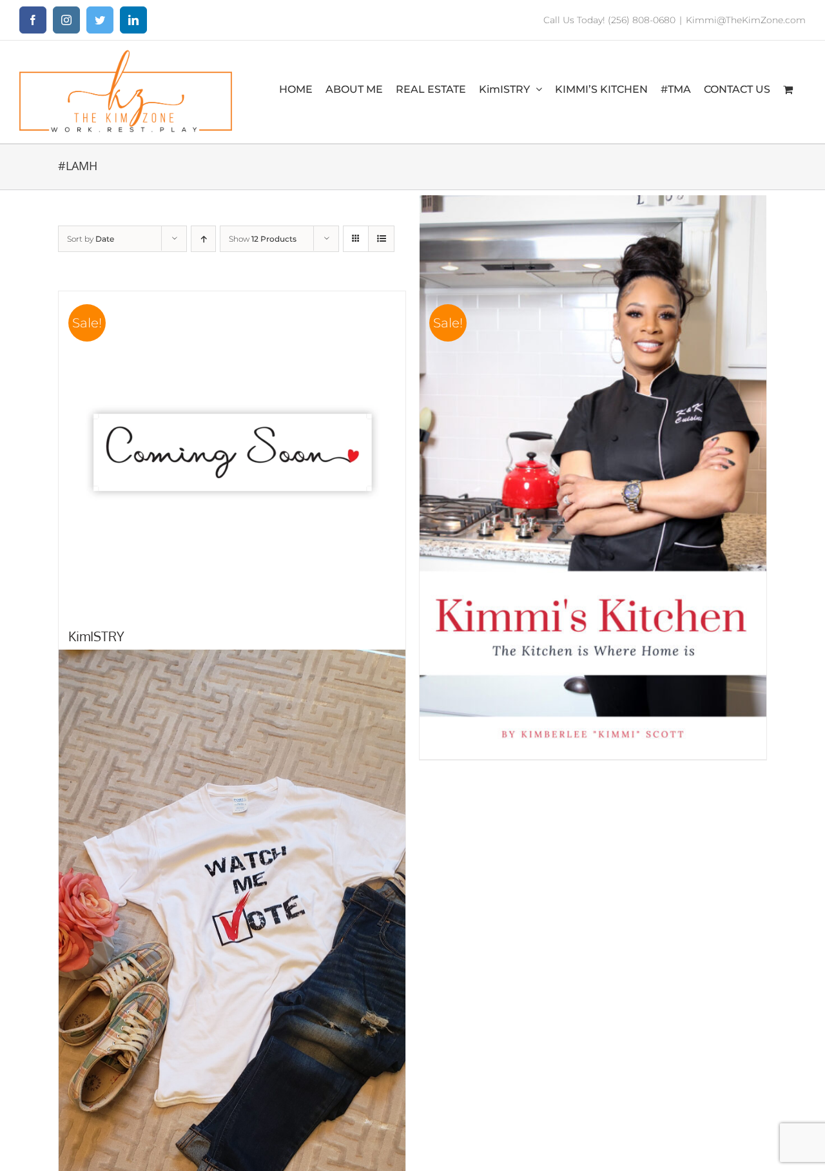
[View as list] (381, 238)
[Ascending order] (203, 239)
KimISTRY (96, 636)
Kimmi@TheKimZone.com (746, 20)
